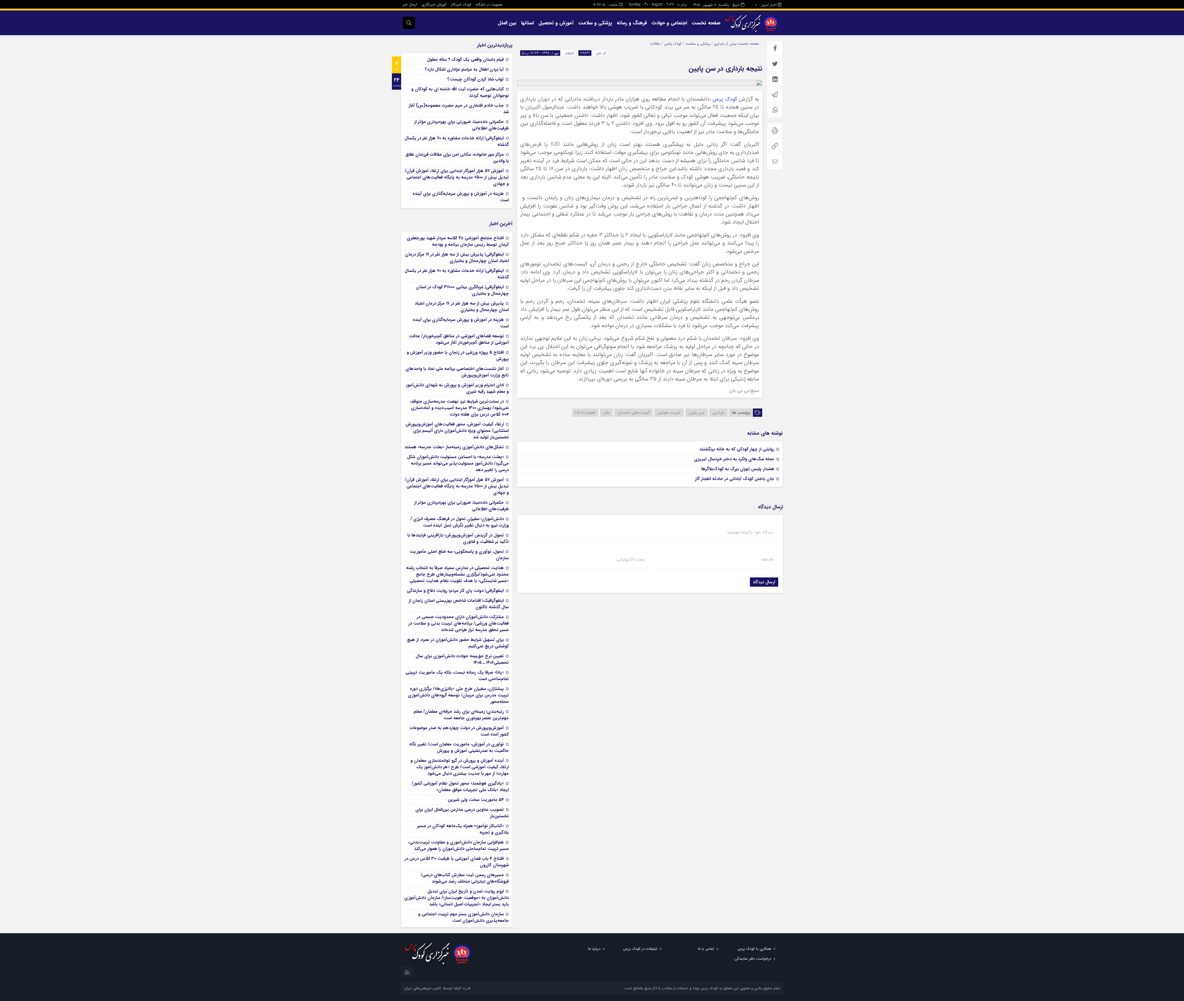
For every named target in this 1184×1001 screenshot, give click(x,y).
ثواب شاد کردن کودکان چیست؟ (475, 79)
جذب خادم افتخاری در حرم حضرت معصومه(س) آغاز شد (459, 108)
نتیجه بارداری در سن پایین (725, 68)
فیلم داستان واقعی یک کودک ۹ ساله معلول (465, 59)
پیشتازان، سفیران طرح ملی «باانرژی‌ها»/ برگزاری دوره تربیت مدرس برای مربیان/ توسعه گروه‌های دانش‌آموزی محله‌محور (458, 695)
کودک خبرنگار (461, 4)
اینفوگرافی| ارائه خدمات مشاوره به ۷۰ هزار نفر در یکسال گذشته (457, 141)
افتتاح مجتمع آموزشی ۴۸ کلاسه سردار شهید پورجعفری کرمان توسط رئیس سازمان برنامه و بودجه (458, 241)
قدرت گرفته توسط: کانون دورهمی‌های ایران (437, 988)
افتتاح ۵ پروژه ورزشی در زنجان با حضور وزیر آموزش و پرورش (458, 355)
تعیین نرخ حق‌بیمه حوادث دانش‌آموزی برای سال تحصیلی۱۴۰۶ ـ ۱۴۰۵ (462, 659)
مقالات (655, 44)
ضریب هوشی (668, 412)
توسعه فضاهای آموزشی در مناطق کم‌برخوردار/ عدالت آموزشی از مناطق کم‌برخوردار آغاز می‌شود (459, 339)
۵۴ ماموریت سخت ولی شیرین (476, 799)
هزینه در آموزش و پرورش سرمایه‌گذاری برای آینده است (461, 196)
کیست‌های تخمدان (633, 412)
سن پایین (697, 412)
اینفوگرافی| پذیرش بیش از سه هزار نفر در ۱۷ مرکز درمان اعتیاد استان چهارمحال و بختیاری (457, 257)
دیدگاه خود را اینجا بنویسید (750, 532)
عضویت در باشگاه (489, 4)
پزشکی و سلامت (595, 23)
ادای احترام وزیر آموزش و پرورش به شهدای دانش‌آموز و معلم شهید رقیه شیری (457, 388)
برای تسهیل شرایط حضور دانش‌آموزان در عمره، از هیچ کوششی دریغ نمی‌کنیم (458, 643)
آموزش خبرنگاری (434, 4)
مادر (606, 412)
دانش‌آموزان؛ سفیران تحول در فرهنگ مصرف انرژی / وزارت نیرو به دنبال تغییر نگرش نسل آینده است (459, 522)
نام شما (768, 559)
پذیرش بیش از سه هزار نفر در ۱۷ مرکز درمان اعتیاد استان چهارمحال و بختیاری (462, 306)
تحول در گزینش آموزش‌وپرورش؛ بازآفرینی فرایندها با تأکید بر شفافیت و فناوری (458, 538)
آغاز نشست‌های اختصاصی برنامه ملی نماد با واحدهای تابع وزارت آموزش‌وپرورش (457, 372)
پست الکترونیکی (631, 559)
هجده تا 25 (585, 412)
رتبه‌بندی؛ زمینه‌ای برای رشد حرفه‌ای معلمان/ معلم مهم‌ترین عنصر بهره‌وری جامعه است (461, 714)
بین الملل (507, 23)
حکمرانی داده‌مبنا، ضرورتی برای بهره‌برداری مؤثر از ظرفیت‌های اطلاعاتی (461, 125)
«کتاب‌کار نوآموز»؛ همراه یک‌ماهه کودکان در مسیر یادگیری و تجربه (463, 829)
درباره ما (594, 949)
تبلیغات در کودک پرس (640, 949)
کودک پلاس (672, 44)
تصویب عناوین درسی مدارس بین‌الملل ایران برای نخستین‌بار (462, 812)
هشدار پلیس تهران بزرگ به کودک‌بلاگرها (737, 469)
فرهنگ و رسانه (632, 23)
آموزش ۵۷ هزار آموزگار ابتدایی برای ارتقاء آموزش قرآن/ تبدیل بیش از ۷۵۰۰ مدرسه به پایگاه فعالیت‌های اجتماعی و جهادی (457, 177)
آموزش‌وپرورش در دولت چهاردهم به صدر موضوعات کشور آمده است (459, 731)
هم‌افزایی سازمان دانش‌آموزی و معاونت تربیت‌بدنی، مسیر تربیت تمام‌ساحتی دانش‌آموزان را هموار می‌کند (458, 845)
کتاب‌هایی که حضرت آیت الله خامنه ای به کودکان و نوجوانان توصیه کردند (460, 92)
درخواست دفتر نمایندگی (752, 959)
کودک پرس (725, 99)
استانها (527, 23)
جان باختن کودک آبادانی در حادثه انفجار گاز (734, 478)
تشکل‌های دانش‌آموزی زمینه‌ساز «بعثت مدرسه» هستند (454, 447)
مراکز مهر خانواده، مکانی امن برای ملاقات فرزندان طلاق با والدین (457, 157)
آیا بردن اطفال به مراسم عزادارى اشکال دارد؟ (464, 69)
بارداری (718, 412)
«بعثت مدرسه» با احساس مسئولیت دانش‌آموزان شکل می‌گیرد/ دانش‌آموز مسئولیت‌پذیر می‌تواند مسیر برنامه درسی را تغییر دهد (458, 463)
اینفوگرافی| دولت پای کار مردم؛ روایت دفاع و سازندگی (455, 590)
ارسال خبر (410, 4)
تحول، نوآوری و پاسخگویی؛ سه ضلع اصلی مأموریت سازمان (459, 554)
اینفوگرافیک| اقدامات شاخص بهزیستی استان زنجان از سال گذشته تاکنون (459, 603)
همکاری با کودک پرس (754, 949)
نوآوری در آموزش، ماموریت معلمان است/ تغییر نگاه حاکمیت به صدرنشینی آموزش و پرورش (459, 747)
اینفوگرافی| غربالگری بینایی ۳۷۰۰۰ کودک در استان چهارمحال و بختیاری (462, 290)
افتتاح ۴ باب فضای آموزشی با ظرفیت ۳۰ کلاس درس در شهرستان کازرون (457, 861)
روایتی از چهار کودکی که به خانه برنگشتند (736, 449)
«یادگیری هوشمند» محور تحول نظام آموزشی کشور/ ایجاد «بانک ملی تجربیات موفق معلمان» (460, 786)
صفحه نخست (706, 23)
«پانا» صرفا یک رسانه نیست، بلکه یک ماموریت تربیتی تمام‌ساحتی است (457, 675)
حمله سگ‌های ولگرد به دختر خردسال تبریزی (734, 459)
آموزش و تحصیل (556, 23)
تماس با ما (706, 949)
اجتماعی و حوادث (669, 23)
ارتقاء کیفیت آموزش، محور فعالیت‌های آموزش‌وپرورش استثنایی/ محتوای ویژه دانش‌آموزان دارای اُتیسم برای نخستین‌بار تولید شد (457, 431)
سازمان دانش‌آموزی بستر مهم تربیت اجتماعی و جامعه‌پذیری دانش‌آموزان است (463, 917)
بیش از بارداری (725, 44)
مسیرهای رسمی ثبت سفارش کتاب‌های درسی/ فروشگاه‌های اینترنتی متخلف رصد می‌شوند (465, 878)
